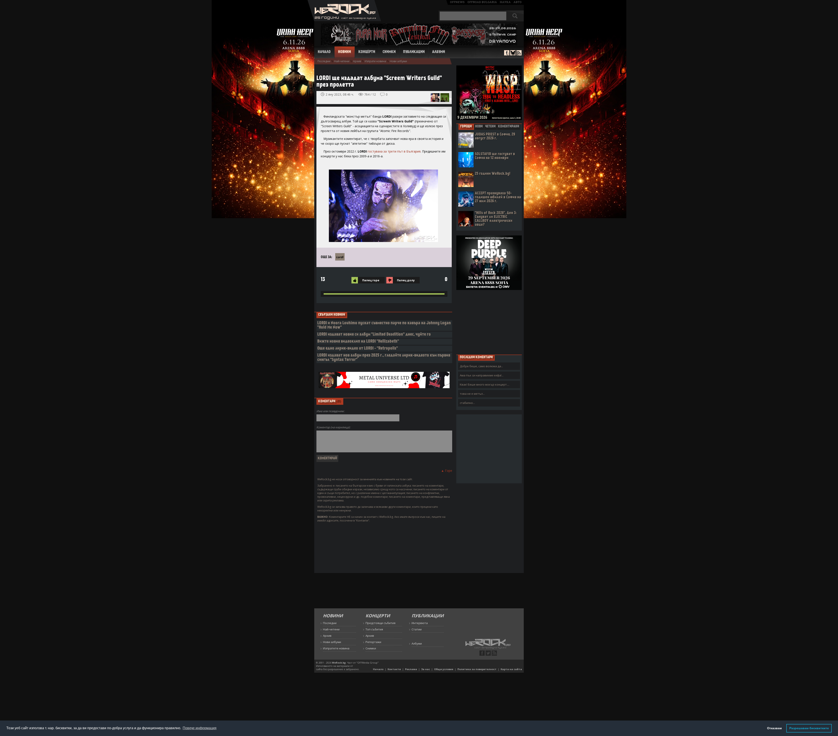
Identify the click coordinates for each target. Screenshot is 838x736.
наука (505, 2)
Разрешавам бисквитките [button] (809, 728)
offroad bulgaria (482, 2)
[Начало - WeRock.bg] (344, 20)
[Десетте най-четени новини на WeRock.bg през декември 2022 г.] (435, 97)
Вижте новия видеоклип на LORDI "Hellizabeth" (358, 342)
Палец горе (370, 280)
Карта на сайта (511, 669)
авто (517, 2)
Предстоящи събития (380, 623)
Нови (479, 126)
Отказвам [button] (774, 728)
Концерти (366, 52)
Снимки (389, 52)
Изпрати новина (375, 61)
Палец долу (406, 280)
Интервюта (420, 623)
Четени (490, 126)
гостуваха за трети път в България (394, 151)
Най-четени (341, 61)
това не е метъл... (472, 394)
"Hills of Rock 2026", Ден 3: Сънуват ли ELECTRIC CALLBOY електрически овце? (496, 219)
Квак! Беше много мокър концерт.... (484, 384)
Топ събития (374, 629)
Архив (357, 61)
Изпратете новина (336, 648)
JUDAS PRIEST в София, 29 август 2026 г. (495, 136)
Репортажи (373, 642)
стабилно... (467, 403)
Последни (324, 61)
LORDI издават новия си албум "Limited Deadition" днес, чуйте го (374, 335)
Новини (344, 52)
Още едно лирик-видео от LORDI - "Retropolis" (357, 349)
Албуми (438, 52)
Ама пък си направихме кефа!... (481, 375)
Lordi (339, 257)
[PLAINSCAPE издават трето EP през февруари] (444, 97)
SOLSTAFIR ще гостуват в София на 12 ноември (495, 156)
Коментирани (508, 126)
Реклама (411, 669)
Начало (324, 52)
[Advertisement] (489, 322)
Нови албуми (398, 61)
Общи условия (443, 669)
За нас (425, 669)
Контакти (394, 669)
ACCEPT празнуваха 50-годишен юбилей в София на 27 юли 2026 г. (498, 197)
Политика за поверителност (476, 669)
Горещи (466, 126)
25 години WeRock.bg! (492, 174)
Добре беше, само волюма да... (481, 366)
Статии (417, 629)
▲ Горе (446, 470)
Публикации (414, 52)
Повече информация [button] (199, 728)
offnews (457, 2)
